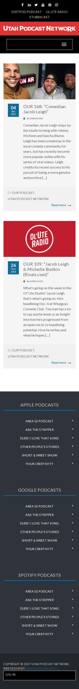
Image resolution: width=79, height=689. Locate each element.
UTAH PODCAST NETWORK (28, 199)
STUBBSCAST (39, 17)
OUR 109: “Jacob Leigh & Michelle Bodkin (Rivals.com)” (46, 269)
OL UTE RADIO (57, 11)
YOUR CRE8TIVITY (39, 464)
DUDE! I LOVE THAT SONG (39, 438)
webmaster (36, 118)
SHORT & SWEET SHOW (39, 455)
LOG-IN (10, 674)
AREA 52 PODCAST (39, 421)
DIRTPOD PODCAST (27, 11)
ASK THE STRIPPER (39, 429)
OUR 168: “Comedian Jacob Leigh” (44, 109)
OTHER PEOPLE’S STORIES (39, 447)
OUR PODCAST (23, 193)
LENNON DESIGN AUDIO (42, 668)
